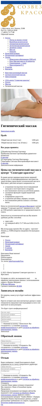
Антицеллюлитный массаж (15, 75)
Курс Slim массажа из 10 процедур (22, 61)
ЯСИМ (19, 286)
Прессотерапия (10, 77)
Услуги (7, 38)
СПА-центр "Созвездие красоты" (17, 80)
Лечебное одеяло (15, 48)
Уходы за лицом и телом (18, 40)
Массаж (12, 50)
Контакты (8, 69)
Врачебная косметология (18, 42)
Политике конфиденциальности (12, 403)
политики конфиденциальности (14, 326)
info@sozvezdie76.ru (16, 261)
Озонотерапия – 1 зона (17, 63)
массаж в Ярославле (26, 206)
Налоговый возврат (12, 53)
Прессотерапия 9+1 (16, 65)
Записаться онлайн (8, 131)
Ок (2, 404)
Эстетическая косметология (19, 46)
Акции (7, 57)
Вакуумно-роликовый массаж (16, 73)
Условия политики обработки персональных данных (14, 276)
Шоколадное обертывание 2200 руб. (22, 59)
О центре (8, 67)
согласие (32, 278)
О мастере (4, 157)
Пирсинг (12, 51)
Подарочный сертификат (14, 55)
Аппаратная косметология (19, 44)
